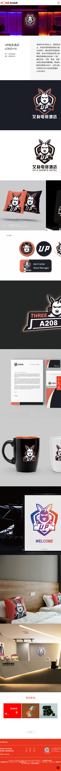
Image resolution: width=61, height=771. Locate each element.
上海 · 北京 (34, 749)
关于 (26, 748)
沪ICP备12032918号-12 (35, 760)
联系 (34, 748)
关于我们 (26, 749)
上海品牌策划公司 (22, 762)
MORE (30, 732)
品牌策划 (30, 749)
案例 (30, 748)
